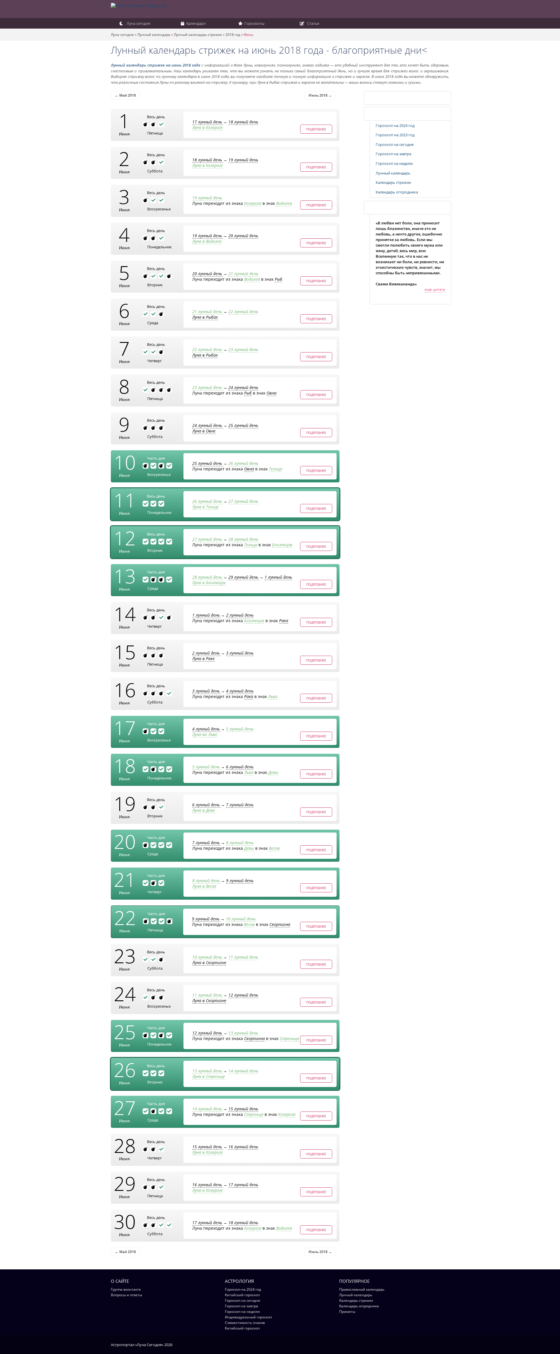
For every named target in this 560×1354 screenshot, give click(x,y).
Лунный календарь (153, 34)
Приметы (347, 1311)
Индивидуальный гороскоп (248, 1317)
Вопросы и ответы (126, 1294)
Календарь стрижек (389, 97)
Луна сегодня (138, 23)
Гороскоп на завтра (393, 153)
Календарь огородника (397, 192)
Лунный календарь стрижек (198, 34)
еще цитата (435, 289)
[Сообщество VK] (446, 1344)
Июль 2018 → (320, 95)
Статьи (312, 23)
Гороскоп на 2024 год (395, 125)
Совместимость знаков (245, 1322)
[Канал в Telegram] (439, 1344)
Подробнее (316, 129)
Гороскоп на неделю (394, 163)
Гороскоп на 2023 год (395, 134)
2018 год (232, 34)
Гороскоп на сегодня (395, 144)
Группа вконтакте (126, 1289)
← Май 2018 (125, 95)
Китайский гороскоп (242, 1294)
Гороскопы (254, 23)
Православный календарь (361, 1289)
